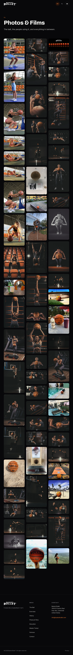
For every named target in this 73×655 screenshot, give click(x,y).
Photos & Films (33, 620)
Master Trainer (33, 628)
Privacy (67, 650)
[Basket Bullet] (10, 3)
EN (58, 3)
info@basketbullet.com (59, 617)
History (31, 615)
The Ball (31, 607)
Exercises (32, 611)
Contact (31, 636)
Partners (32, 632)
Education (32, 624)
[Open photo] (14, 54)
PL (62, 3)
